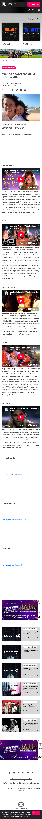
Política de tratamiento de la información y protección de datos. (21, 783)
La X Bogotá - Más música (4, 4)
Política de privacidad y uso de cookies (21, 779)
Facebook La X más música (22, 9)
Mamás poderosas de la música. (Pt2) (15, 520)
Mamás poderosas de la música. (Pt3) (15, 474)
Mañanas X (6, 44)
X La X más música (29, 9)
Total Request (28, 44)
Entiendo (36, 813)
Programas (31, 19)
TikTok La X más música (33, 9)
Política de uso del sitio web (21, 781)
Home (5, 60)
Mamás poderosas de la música (12, 565)
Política (26, 816)
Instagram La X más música (26, 9)
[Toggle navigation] (38, 9)
